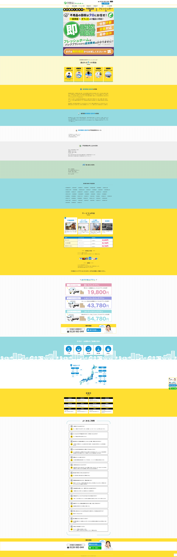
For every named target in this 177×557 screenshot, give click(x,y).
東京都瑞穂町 (75, 189)
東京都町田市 (74, 202)
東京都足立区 (74, 200)
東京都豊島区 (68, 196)
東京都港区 (98, 196)
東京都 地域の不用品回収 (89, 183)
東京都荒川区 (80, 202)
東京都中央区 (86, 200)
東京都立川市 (98, 200)
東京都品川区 (104, 196)
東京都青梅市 (86, 187)
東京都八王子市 (92, 198)
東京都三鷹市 (68, 202)
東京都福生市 (92, 191)
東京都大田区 (80, 200)
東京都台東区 (74, 187)
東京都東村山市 (98, 191)
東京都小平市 (68, 198)
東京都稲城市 (94, 189)
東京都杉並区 (98, 198)
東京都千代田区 (68, 200)
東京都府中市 (86, 196)
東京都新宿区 (74, 198)
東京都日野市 (105, 191)
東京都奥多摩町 (92, 187)
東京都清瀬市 (68, 191)
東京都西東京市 (68, 187)
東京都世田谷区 (104, 198)
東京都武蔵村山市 (107, 189)
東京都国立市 (86, 191)
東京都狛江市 (74, 191)
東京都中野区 (92, 200)
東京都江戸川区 (80, 196)
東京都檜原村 (99, 187)
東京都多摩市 (100, 189)
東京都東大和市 (104, 200)
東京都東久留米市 (82, 189)
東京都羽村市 (88, 189)
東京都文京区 (86, 198)
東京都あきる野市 (68, 189)
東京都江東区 (92, 196)
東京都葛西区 (74, 196)
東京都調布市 (80, 187)
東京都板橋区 (80, 198)
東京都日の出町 (105, 187)
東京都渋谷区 (110, 196)
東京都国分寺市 (80, 191)
